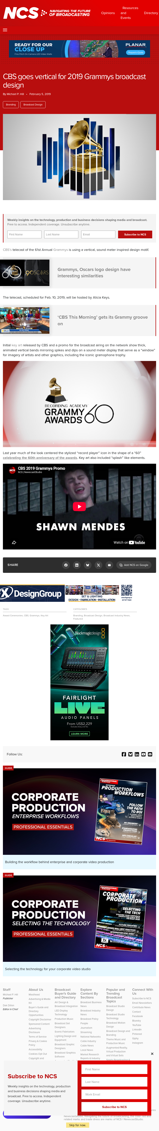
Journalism (86, 1028)
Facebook (137, 1016)
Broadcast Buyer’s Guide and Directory (65, 993)
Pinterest (137, 1034)
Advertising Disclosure (35, 1030)
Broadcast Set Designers (62, 1025)
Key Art (44, 615)
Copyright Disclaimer (40, 1019)
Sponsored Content (39, 1024)
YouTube (136, 1025)
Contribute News (141, 1007)
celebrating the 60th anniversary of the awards (40, 457)
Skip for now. (77, 1125)
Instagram (137, 1043)
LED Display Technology (61, 1012)
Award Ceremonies (13, 615)
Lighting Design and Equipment (65, 1038)
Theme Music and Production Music (115, 1041)
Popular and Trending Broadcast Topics (115, 995)
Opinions (108, 12)
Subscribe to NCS (141, 998)
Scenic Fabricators (64, 1031)
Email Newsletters (142, 1003)
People (84, 1023)
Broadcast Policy (89, 1019)
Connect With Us (142, 991)
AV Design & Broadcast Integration (66, 1004)
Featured (78, 619)
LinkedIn (137, 1029)
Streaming (86, 1032)
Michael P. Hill (15, 94)
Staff (6, 990)
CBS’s (7, 249)
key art (17, 345)
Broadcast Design (32, 104)
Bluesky (136, 1020)
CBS (26, 615)
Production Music (64, 1019)
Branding (11, 104)
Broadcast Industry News (117, 615)
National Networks (90, 1036)
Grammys (60, 249)
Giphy (135, 1038)
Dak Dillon (8, 1005)
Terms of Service (38, 1036)
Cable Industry (88, 1041)
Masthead (34, 994)
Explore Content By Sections (89, 993)
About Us (36, 990)
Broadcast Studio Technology (115, 1016)
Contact (136, 1012)
